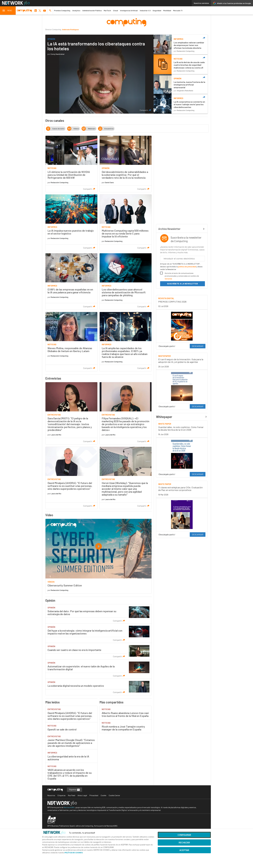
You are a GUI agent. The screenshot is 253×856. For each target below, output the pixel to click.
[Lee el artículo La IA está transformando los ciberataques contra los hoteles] (99, 74)
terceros (168, 279)
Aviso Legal (82, 795)
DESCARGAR (197, 346)
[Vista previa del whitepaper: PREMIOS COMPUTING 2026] (182, 326)
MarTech (107, 10)
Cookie (103, 795)
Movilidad (167, 10)
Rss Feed (71, 795)
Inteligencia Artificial (129, 10)
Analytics (76, 10)
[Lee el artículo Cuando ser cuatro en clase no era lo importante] (98, 651)
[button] (8, 10)
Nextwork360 (69, 807)
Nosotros (51, 795)
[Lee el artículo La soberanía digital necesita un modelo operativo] (98, 687)
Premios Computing (62, 10)
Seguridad (157, 10)
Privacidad (93, 795)
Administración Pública (92, 10)
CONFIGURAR (184, 835)
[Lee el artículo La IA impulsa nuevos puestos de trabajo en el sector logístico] (71, 222)
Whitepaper (164, 416)
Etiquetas (61, 795)
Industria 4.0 (145, 10)
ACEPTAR (184, 850)
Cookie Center (114, 795)
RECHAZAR (184, 842)
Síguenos (73, 789)
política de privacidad (187, 266)
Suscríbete (182, 284)
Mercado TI (178, 10)
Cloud (115, 10)
